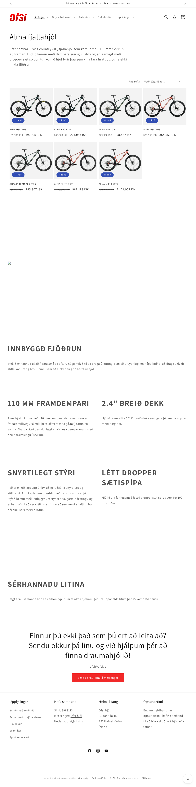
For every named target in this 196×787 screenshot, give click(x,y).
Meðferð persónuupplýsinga (124, 778)
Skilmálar (15, 730)
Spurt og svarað (19, 737)
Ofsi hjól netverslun (62, 778)
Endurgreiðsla (99, 778)
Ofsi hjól (76, 716)
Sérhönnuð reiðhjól (22, 710)
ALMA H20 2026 (62, 129)
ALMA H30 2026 (18, 129)
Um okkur (16, 724)
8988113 (67, 710)
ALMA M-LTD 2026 (108, 184)
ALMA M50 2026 (107, 129)
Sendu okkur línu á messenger (98, 677)
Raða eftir (134, 81)
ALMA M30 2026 (151, 129)
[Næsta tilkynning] (185, 3)
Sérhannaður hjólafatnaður (27, 717)
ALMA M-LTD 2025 (63, 184)
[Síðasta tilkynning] (11, 3)
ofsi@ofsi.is (75, 721)
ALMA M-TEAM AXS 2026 (23, 184)
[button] (41, 17)
